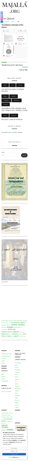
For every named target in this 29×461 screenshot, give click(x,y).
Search (3, 152)
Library (7, 21)
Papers (16, 393)
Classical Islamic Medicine (17, 320)
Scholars (15, 334)
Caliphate (11, 320)
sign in (2, 374)
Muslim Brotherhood (17, 327)
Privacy (3, 360)
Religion (16, 402)
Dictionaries (25, 320)
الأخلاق (16, 336)
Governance (15, 322)
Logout (3, 378)
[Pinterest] (1, 18)
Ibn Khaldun (3, 325)
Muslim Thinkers (4, 329)
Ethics (16, 374)
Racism (23, 332)
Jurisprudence (3, 327)
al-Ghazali (3, 320)
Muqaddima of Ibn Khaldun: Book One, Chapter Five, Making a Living (14, 109)
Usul (12, 336)
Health (16, 376)
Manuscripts (18, 388)
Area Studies (18, 362)
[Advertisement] (14, 302)
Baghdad (7, 320)
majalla (10, 327)
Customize (14, 448)
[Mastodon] (1, 15)
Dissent (2, 322)
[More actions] (13, 43)
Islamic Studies (18, 325)
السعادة (20, 336)
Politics (20, 85)
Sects (24, 334)
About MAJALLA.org (5, 356)
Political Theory (6, 332)
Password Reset (4, 381)
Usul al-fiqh (23, 70)
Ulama (9, 336)
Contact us (3, 358)
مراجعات (24, 336)
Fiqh (9, 322)
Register (3, 376)
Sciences (20, 334)
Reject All (14, 451)
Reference (5, 334)
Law (12, 85)
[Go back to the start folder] (4, 31)
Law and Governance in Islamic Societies (12, 90)
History (23, 322)
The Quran (7, 18)
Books (5, 85)
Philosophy (16, 100)
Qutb (20, 332)
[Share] (1, 21)
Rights (10, 334)
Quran (13, 21)
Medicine (14, 115)
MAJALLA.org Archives (6, 353)
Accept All (14, 454)
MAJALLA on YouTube (6, 391)
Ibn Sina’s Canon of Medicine (12, 119)
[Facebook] (1, 12)
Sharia (3, 336)
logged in (10, 132)
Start (7, 31)
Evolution (6, 322)
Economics (6, 100)
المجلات (16, 407)
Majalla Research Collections (12, 65)
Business (14, 96)
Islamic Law (8, 325)
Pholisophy (12, 329)
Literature (17, 386)
